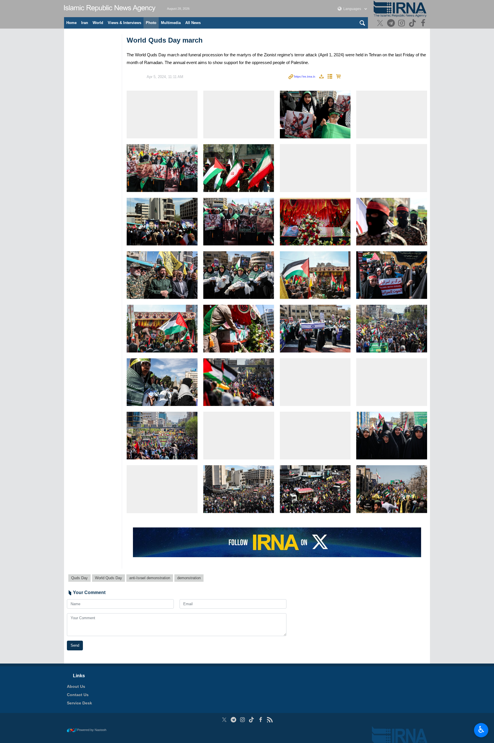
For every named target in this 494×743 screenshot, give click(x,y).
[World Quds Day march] (238, 114)
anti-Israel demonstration (149, 578)
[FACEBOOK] (424, 23)
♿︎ (481, 729)
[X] (381, 23)
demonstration (189, 578)
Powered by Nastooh (91, 730)
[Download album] (321, 77)
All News (193, 23)
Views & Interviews (124, 23)
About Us (76, 686)
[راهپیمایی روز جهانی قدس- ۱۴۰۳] (162, 114)
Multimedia (171, 23)
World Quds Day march (165, 40)
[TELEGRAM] (391, 23)
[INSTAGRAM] (402, 23)
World (98, 23)
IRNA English (110, 8)
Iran (84, 23)
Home (71, 23)
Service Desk (79, 703)
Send (75, 645)
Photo (151, 23)
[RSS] (270, 720)
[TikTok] (413, 23)
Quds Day (79, 578)
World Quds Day (108, 578)
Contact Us (78, 694)
